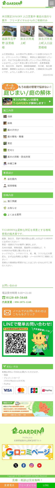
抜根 (10, 123)
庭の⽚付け (13, 130)
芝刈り (11, 150)
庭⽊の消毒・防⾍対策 (19, 157)
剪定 (10, 143)
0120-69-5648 (16, 297)
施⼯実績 (12, 201)
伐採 (10, 116)
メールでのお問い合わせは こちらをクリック (29, 313)
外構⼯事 (12, 163)
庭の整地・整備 (15, 136)
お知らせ (12, 208)
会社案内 (12, 179)
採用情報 (12, 186)
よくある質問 (14, 214)
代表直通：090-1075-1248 (16, 302)
